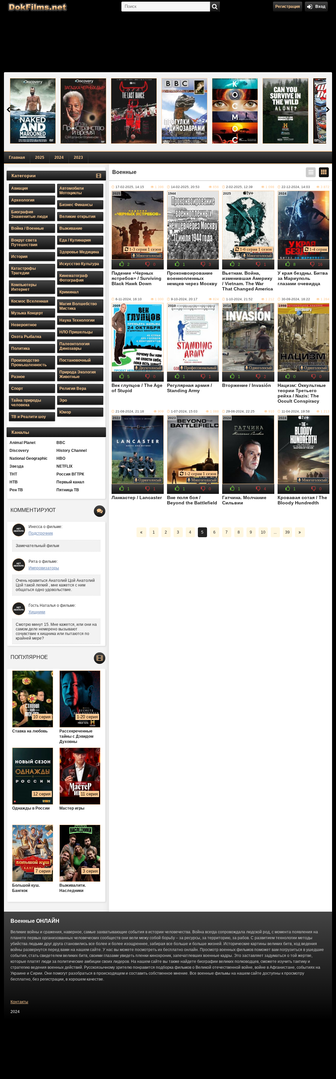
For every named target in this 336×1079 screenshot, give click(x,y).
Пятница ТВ (67, 490)
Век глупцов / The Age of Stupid (137, 388)
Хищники (37, 612)
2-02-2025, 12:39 (239, 187)
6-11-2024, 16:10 (129, 299)
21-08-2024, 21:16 (130, 411)
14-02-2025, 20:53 (185, 187)
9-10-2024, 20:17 (184, 299)
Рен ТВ (16, 490)
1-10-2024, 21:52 (239, 299)
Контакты (19, 1002)
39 (287, 532)
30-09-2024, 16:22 (296, 299)
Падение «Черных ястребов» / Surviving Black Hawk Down (136, 278)
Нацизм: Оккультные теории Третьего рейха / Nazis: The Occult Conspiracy (302, 393)
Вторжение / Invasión (246, 385)
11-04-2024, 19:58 (296, 411)
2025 (39, 157)
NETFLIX (64, 466)
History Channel (71, 450)
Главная (17, 157)
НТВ (14, 482)
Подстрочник (41, 533)
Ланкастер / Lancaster (137, 497)
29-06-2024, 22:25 (240, 411)
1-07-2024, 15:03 (184, 411)
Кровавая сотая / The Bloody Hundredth (302, 500)
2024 (59, 157)
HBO (60, 458)
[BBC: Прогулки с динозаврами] (184, 111)
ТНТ (13, 474)
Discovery (19, 450)
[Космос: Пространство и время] (235, 111)
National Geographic (29, 458)
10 (263, 532)
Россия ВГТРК (70, 474)
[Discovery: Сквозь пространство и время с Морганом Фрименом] (83, 111)
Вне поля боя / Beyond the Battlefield (192, 500)
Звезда (17, 466)
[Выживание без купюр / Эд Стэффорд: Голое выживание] (33, 111)
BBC (60, 442)
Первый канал (70, 482)
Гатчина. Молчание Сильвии (244, 500)
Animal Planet (22, 442)
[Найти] (215, 6)
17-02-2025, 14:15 (130, 187)
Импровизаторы (44, 568)
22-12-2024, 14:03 (296, 187)
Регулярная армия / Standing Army (189, 388)
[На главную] (37, 6)
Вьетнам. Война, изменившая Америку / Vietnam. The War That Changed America (247, 280)
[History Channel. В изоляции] (285, 111)
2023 (78, 157)
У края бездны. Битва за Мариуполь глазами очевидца (303, 278)
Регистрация (287, 6)
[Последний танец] (134, 111)
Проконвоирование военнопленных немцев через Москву (192, 278)
